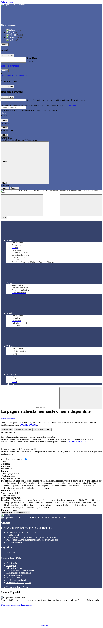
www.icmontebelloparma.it (13, 459)
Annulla (5, 188)
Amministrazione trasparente (18, 582)
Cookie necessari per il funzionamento (17, 449)
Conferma (14, 188)
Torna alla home (8, 418)
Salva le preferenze (21, 513)
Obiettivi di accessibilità (16, 575)
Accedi (5, 45)
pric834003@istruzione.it (34, 537)
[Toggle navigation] (22, 205)
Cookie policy (12, 563)
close (4, 217)
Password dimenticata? (10, 66)
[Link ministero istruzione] (13, 5)
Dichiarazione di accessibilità (18, 573)
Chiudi (4, 120)
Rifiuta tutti (23, 430)
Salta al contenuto (8, 2)
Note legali (11, 565)
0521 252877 (15, 535)
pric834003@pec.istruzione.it (35, 540)
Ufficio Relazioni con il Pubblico (20, 570)
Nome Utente (32, 58)
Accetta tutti (42, 430)
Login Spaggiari (70, 105)
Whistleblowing (13, 578)
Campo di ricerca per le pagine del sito (17, 407)
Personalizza (7, 430)
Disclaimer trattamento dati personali (16, 605)
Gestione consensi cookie (17, 580)
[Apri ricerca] (81, 205)
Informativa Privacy (14, 568)
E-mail (29, 100)
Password (30, 61)
